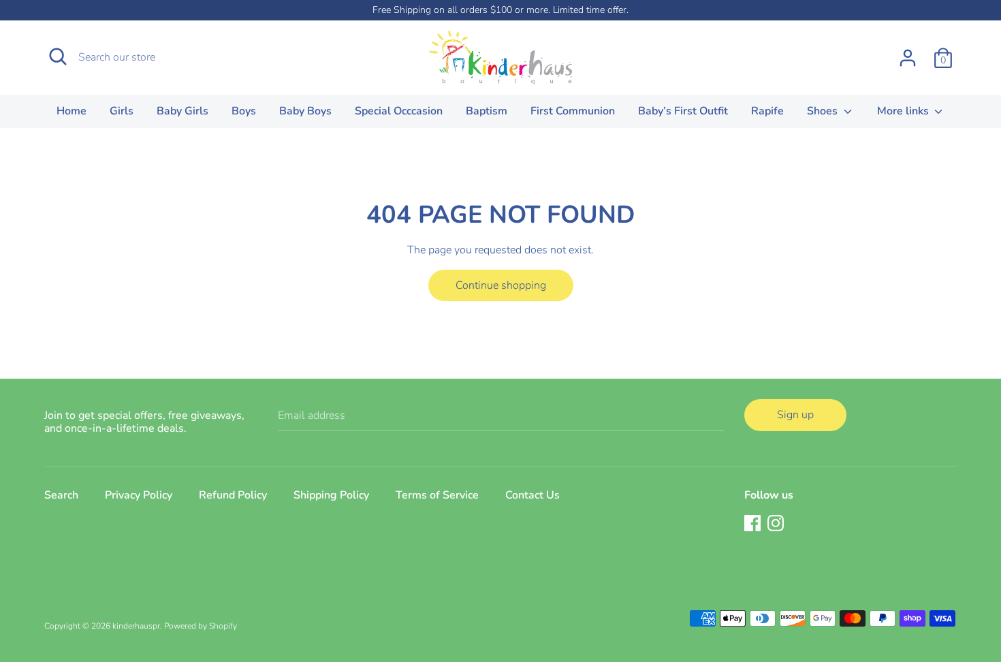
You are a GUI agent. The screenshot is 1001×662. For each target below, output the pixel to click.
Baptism (486, 111)
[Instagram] (775, 522)
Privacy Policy (138, 495)
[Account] (907, 52)
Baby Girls (182, 111)
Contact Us (532, 495)
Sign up (795, 414)
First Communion (572, 111)
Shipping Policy (331, 495)
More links (904, 111)
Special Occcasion (399, 111)
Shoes (823, 111)
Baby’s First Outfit (683, 111)
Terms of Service (437, 495)
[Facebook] (752, 522)
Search (61, 495)
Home (71, 111)
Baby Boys (305, 111)
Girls (121, 111)
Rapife (767, 111)
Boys (244, 111)
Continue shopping (501, 285)
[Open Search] (58, 56)
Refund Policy (233, 495)
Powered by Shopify (200, 625)
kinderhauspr (136, 625)
